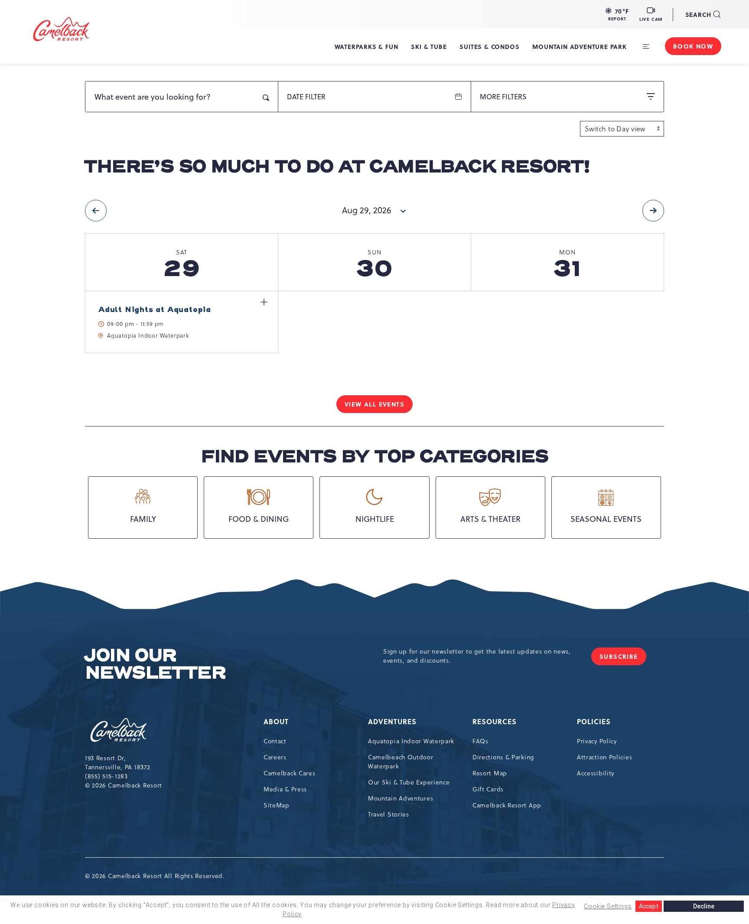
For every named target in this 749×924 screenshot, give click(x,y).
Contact (275, 741)
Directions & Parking (503, 757)
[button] (617, 14)
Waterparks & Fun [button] (366, 46)
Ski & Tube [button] (428, 46)
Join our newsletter (155, 664)
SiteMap (277, 805)
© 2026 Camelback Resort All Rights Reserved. (155, 876)
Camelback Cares (290, 773)
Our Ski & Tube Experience (409, 782)
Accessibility (595, 773)
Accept (648, 906)
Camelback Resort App (506, 805)
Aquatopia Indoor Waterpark (411, 741)
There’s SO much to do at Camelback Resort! (337, 167)
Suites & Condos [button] (489, 46)
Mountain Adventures (400, 798)
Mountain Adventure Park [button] (579, 46)
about (276, 721)
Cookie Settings (608, 906)
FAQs (480, 741)
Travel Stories (388, 814)
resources (494, 721)
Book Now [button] (693, 46)
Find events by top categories (374, 456)
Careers (275, 757)
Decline (703, 906)
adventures (392, 721)
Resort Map (489, 773)
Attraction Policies (604, 757)
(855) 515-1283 (106, 776)
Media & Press (285, 789)
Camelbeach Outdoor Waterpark (400, 762)
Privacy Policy (597, 741)
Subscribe (622, 658)
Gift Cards (488, 789)
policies (594, 721)
